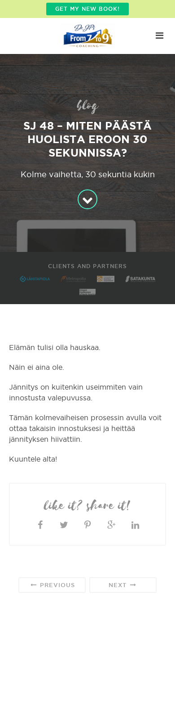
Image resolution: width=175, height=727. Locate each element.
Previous (56, 585)
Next (119, 585)
